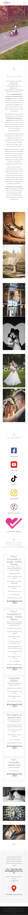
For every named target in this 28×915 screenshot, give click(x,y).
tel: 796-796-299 (14, 869)
